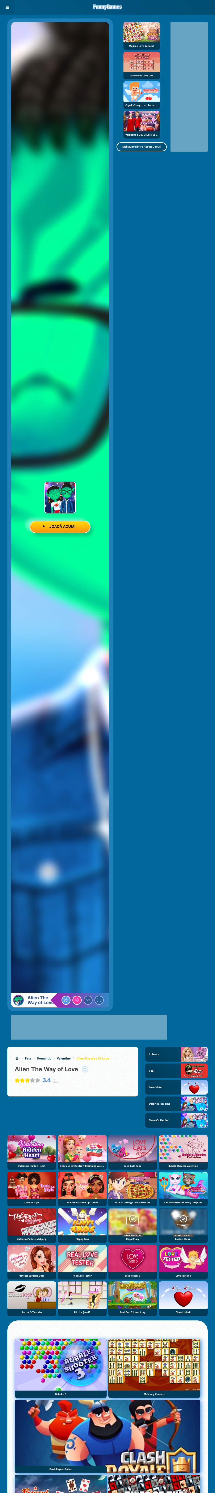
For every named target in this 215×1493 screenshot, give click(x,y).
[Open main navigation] (7, 7)
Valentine (64, 1058)
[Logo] (107, 7)
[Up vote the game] (66, 1000)
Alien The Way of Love (92, 1058)
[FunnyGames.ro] (17, 1058)
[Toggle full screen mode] (99, 1000)
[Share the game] (88, 1000)
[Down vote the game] (77, 1000)
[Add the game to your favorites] (85, 1069)
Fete (28, 1058)
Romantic (44, 1058)
